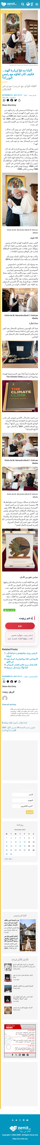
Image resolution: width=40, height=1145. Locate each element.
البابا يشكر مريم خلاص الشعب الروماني (21, 665)
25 (20, 850)
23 (11, 850)
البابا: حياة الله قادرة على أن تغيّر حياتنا (23, 976)
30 (11, 854)
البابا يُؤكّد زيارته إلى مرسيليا (17, 667)
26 (24, 850)
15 (6, 846)
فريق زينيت (32, 95)
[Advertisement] (20, 760)
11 (20, 842)
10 (15, 842)
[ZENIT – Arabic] (11, 4)
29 (6, 854)
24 (15, 850)
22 (6, 850)
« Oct (6, 859)
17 (15, 846)
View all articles (9, 704)
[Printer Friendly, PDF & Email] (9, 610)
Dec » (11, 859)
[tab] (12, 1026)
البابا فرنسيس (15, 12)
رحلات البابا (5, 12)
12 (24, 842)
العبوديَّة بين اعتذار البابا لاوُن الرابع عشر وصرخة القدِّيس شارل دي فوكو (24, 965)
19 (24, 846)
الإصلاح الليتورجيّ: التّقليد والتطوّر (23, 986)
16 (11, 846)
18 (20, 846)
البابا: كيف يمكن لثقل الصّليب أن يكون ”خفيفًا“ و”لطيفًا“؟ (23, 998)
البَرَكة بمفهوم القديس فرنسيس (22, 1007)
